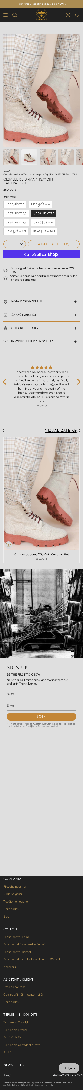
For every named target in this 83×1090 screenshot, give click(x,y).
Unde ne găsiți (12, 894)
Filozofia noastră (14, 886)
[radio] (14, 204)
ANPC (7, 1052)
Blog (6, 916)
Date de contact (14, 987)
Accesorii (9, 967)
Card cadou (11, 909)
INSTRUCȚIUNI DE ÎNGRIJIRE (32, 341)
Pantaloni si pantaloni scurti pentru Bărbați (31, 959)
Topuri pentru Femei (16, 937)
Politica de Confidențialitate (21, 1045)
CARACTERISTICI (23, 314)
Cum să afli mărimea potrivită (23, 994)
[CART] (77, 15)
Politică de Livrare (15, 1030)
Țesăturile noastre (15, 901)
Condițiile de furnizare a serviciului (42, 726)
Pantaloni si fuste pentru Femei (24, 944)
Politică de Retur (14, 1037)
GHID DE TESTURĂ (24, 328)
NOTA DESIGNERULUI (26, 301)
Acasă (6, 171)
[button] (14, 15)
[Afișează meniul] (5, 15)
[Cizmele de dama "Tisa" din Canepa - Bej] (41, 493)
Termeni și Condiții (15, 1022)
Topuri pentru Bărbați (17, 952)
